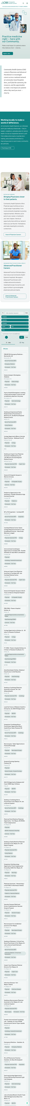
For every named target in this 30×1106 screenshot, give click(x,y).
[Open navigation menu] (27, 3)
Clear (26, 313)
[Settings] (2, 313)
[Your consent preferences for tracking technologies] (27, 1103)
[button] (7, 53)
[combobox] (15, 316)
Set (21, 337)
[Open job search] (23, 3)
